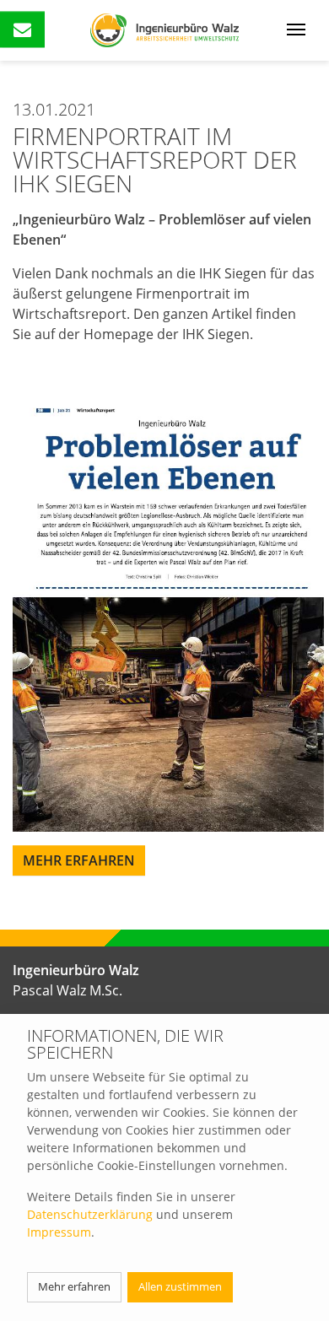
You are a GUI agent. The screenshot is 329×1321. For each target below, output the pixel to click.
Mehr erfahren (74, 1286)
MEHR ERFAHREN (79, 860)
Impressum (59, 1232)
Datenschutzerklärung (90, 1214)
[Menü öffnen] (296, 28)
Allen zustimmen (180, 1286)
